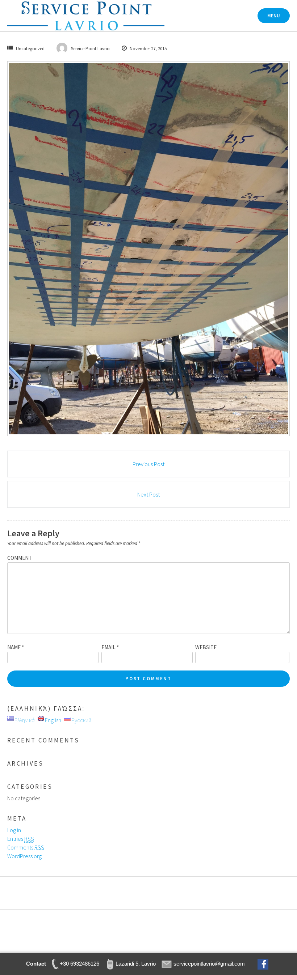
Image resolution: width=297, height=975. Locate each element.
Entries (20, 838)
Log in (14, 830)
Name (15, 647)
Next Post (148, 494)
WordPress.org (24, 856)
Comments (25, 847)
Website (206, 647)
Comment (19, 557)
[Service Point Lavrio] (85, 15)
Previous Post (148, 464)
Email (110, 647)
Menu (273, 16)
